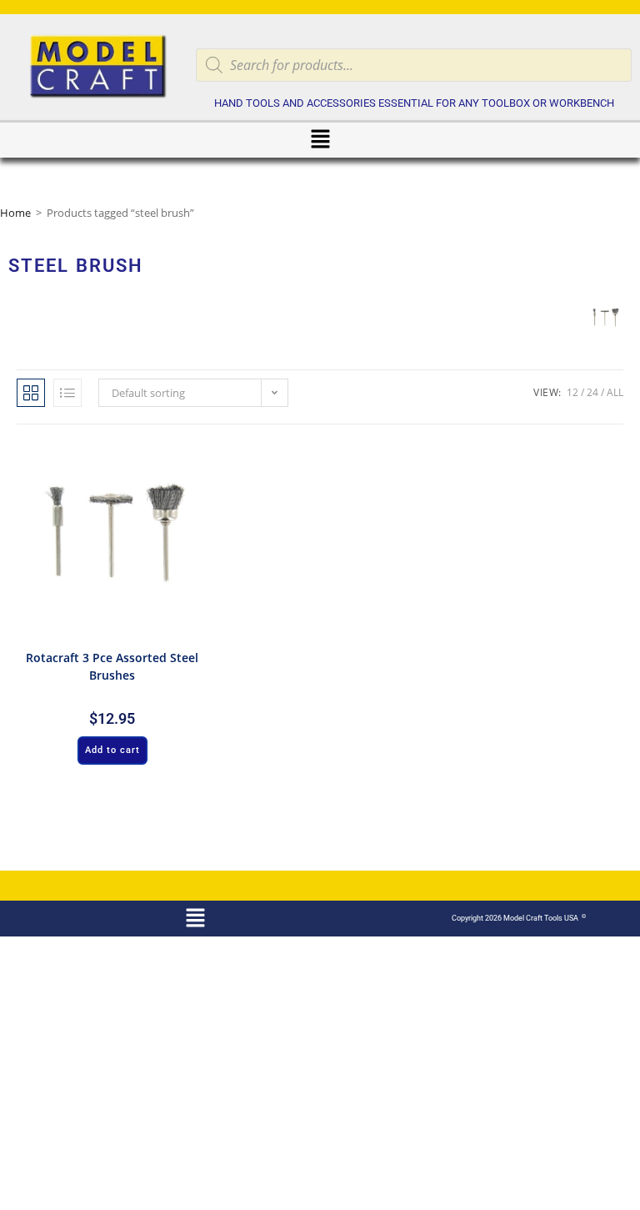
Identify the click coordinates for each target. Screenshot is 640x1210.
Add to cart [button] (112, 750)
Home (15, 212)
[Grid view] (31, 393)
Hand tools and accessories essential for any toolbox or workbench (414, 103)
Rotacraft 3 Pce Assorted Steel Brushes (112, 666)
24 (592, 392)
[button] (320, 140)
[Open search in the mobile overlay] (414, 65)
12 (572, 392)
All (615, 392)
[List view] (67, 393)
